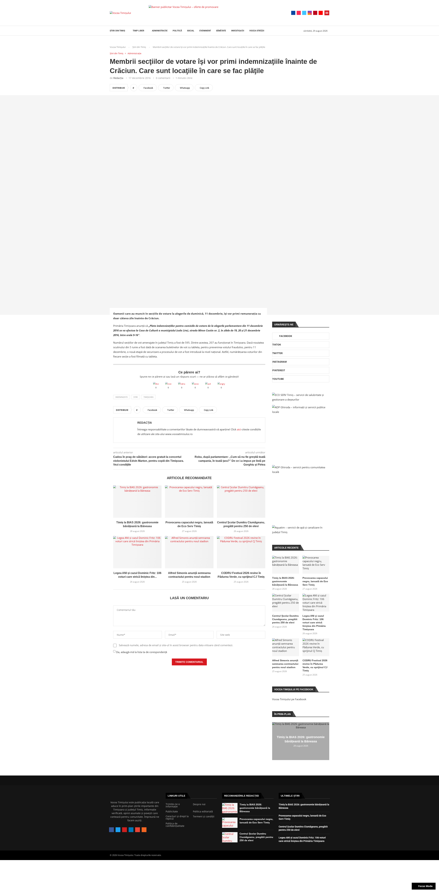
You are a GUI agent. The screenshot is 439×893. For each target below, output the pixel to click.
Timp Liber (138, 31)
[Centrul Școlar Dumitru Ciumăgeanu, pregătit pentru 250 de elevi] (241, 501)
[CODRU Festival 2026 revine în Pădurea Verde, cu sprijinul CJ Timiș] (241, 552)
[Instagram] (310, 13)
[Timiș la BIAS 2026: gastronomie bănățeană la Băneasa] (137, 501)
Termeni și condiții (203, 816)
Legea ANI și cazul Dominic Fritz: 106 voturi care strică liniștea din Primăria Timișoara (314, 622)
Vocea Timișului (118, 47)
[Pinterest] (315, 13)
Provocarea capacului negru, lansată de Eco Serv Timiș (315, 581)
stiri (135, 397)
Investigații (237, 31)
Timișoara (148, 397)
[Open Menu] (326, 12)
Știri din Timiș (117, 31)
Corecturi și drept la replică (177, 817)
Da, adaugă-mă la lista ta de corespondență (141, 652)
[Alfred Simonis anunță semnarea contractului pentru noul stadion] (189, 552)
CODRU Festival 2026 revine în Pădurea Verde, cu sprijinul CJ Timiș (314, 665)
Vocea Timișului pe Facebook (289, 699)
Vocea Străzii (256, 31)
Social (190, 31)
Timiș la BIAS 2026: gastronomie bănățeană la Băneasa (285, 581)
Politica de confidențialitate (175, 824)
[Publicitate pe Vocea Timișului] (211, 13)
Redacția (118, 78)
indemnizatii (121, 397)
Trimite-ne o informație (173, 805)
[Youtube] (321, 13)
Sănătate (221, 31)
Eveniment (205, 31)
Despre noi (199, 804)
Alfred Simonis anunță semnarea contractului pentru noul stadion (285, 663)
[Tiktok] (299, 13)
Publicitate (172, 811)
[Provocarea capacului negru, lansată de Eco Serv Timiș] (189, 501)
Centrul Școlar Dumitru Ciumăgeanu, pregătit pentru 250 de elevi (285, 619)
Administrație (160, 31)
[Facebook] (293, 13)
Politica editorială (203, 811)
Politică (177, 31)
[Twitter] (304, 13)
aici (239, 429)
